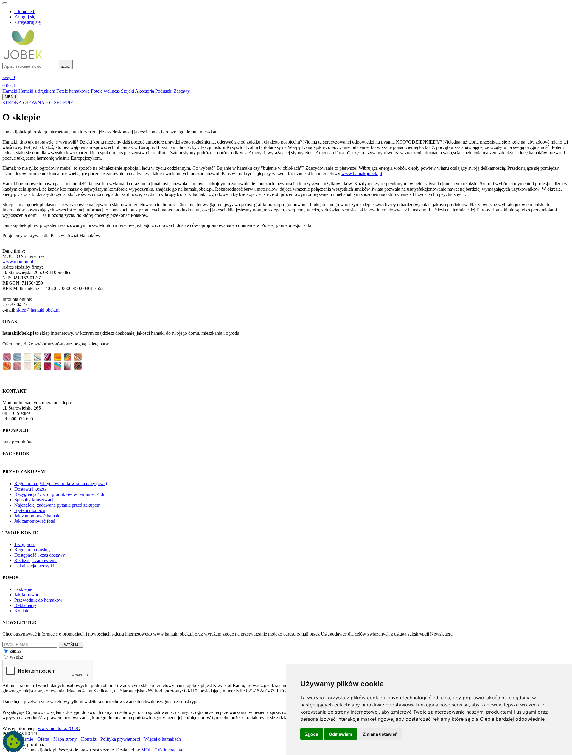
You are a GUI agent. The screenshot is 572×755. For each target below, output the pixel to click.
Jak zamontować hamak (36, 515)
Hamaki (9, 91)
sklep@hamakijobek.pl (38, 309)
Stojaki (127, 91)
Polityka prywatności (120, 739)
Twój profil (24, 544)
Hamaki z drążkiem (36, 91)
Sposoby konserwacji (34, 499)
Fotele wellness (105, 91)
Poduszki (163, 91)
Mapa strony (65, 739)
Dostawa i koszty (30, 488)
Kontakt (21, 610)
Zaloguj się (24, 16)
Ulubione (24, 11)
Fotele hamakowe (73, 91)
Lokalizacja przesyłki (34, 565)
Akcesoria (144, 91)
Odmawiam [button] (340, 734)
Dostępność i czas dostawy (39, 555)
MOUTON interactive (162, 749)
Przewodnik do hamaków (38, 600)
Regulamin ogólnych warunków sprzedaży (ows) (60, 483)
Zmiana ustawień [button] (380, 734)
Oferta (43, 739)
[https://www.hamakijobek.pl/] (23, 57)
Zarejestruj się (27, 22)
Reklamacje (25, 605)
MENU (10, 97)
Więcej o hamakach (162, 739)
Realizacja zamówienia (35, 560)
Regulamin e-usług (32, 549)
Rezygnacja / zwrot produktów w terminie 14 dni (60, 494)
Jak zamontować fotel (34, 521)
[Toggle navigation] (4, 3)
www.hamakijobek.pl (361, 173)
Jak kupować (26, 594)
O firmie (25, 739)
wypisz (16, 656)
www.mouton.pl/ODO (59, 728)
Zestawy (182, 91)
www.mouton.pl (17, 261)
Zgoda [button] (311, 734)
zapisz (15, 650)
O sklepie (23, 589)
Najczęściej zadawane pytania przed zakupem (57, 505)
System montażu (29, 510)
